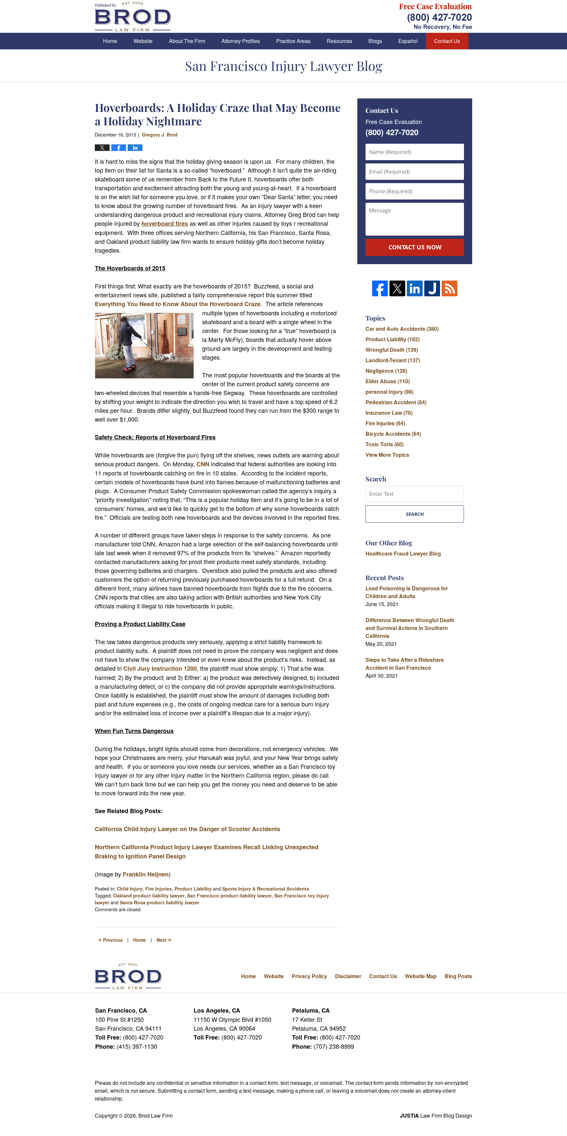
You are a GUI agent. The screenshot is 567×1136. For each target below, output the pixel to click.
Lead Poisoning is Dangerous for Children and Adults (407, 592)
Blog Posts (458, 976)
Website (143, 41)
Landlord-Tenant (393, 360)
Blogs (375, 41)
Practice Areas (293, 41)
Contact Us (447, 41)
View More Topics (387, 454)
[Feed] (449, 288)
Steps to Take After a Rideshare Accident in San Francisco (405, 663)
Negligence (386, 370)
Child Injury (130, 888)
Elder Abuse (388, 381)
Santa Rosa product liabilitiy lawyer (159, 902)
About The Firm (187, 41)
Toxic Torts (385, 444)
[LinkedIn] (415, 288)
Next (164, 939)
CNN (203, 464)
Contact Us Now (414, 247)
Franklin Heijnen (146, 874)
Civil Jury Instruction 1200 (160, 668)
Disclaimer (348, 976)
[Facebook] (380, 288)
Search (415, 514)
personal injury (389, 391)
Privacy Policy (309, 976)
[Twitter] (397, 288)
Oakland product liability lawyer (148, 895)
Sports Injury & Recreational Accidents (265, 888)
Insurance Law (389, 412)
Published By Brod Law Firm (435, 16)
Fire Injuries (158, 888)
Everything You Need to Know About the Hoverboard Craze (178, 304)
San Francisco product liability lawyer (229, 895)
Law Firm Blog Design (436, 1115)
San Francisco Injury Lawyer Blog (133, 17)
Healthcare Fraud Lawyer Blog (403, 553)
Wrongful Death (392, 349)
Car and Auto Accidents (402, 328)
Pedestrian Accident (396, 402)
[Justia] (432, 288)
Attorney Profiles (240, 41)
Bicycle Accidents (393, 433)
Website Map (421, 976)
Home (110, 41)
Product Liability (193, 888)
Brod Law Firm (155, 1115)
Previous (110, 939)
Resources (339, 41)
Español (408, 41)
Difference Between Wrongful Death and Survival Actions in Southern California (410, 628)
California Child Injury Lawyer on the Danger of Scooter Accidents (187, 829)
